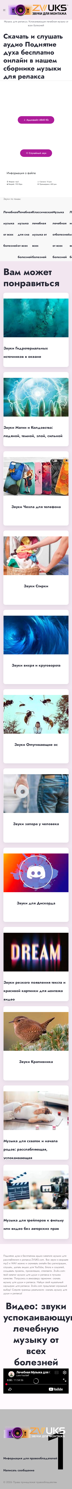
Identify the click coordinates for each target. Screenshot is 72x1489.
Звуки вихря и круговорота (36, 665)
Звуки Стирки (36, 586)
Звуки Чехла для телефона (36, 506)
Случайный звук (37, 153)
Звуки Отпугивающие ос (36, 744)
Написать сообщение (18, 1470)
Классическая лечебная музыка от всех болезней (42, 234)
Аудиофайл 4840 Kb (37, 119)
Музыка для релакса (15, 21)
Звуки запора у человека (36, 823)
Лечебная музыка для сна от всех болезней (25, 234)
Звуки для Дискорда (36, 903)
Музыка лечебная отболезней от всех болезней (61, 234)
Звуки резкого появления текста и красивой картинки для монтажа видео (34, 991)
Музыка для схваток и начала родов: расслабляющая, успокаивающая (31, 1149)
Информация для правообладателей (30, 1458)
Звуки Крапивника (36, 1061)
